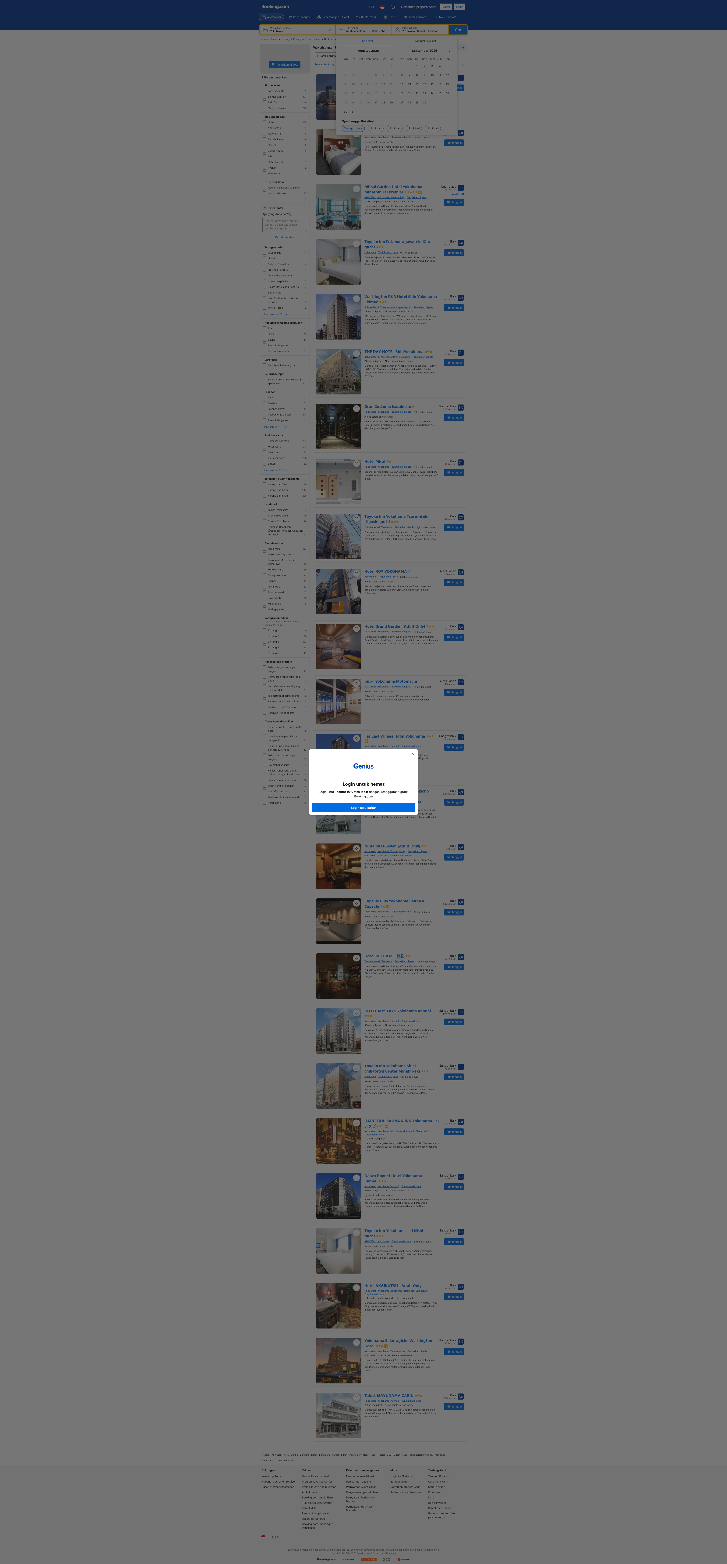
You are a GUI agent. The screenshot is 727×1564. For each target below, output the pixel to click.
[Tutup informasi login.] (413, 754)
